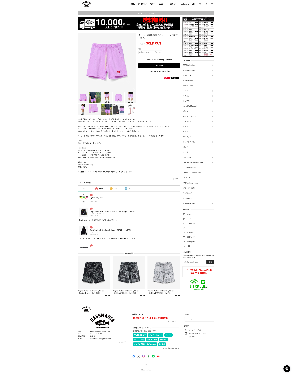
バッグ (185, 147)
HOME (132, 4)
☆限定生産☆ (188, 86)
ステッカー (187, 121)
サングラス (187, 137)
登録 (210, 262)
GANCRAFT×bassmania (192, 173)
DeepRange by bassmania (193, 162)
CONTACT (174, 4)
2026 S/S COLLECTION (146, 13)
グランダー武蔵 (188, 188)
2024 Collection (189, 203)
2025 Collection (189, 70)
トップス (186, 101)
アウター (186, 91)
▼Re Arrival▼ (188, 80)
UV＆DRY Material (190, 106)
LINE (193, 4)
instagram (185, 4)
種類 (139, 49)
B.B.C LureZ (187, 193)
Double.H (186, 178)
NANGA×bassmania (190, 183)
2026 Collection (189, 65)
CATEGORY (142, 4)
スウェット (187, 96)
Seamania (187, 157)
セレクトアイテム (189, 142)
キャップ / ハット (189, 116)
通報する (176, 179)
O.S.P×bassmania (189, 167)
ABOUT (153, 4)
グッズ (185, 127)
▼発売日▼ (187, 75)
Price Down (187, 198)
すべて (84, 188)
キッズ (185, 152)
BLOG (161, 4)
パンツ (185, 111)
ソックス (186, 132)
